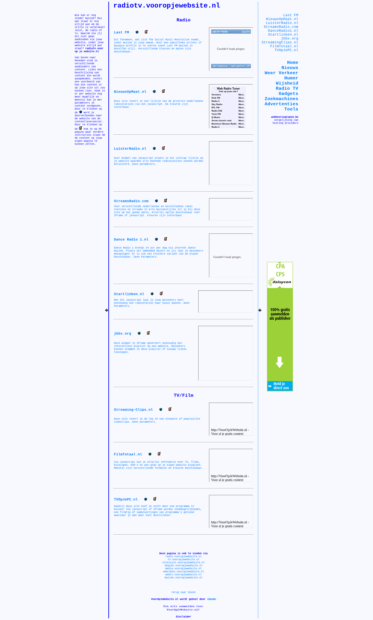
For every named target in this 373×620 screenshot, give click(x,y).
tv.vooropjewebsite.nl (183, 559)
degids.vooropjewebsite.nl (183, 565)
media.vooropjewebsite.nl (183, 568)
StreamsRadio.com (281, 27)
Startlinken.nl (283, 35)
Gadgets (288, 93)
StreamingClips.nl (280, 42)
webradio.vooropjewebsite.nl (183, 571)
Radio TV (287, 88)
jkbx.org (289, 39)
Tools (291, 109)
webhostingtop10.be (284, 117)
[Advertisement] (88, 158)
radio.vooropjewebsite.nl (183, 556)
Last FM (290, 15)
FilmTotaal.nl (284, 46)
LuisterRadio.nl (282, 23)
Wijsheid (287, 83)
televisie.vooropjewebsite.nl (183, 562)
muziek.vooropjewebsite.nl (183, 577)
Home (292, 62)
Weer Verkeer (281, 73)
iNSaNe (211, 599)
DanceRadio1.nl (283, 31)
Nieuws (289, 67)
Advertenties (281, 104)
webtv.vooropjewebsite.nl (183, 574)
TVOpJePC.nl (286, 50)
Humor (291, 78)
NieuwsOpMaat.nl (282, 19)
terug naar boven (183, 592)
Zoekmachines (281, 98)
